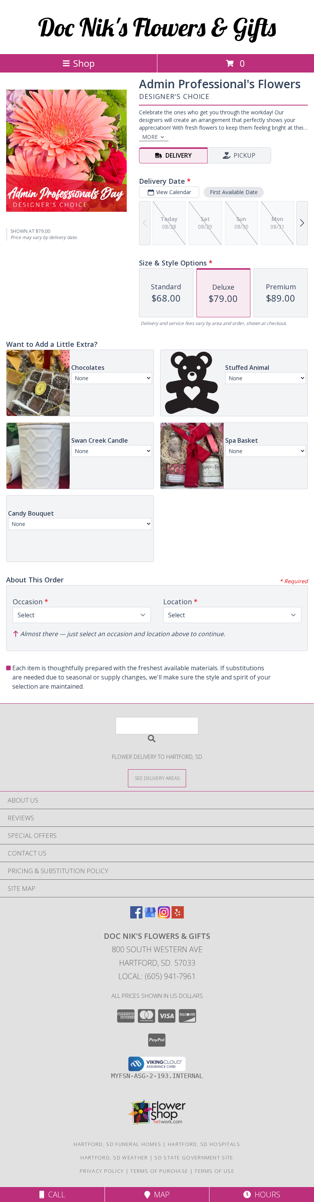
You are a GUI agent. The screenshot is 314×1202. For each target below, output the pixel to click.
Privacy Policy (102, 1170)
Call (54, 1194)
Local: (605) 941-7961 (157, 976)
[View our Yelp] (178, 916)
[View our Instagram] (164, 916)
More (150, 136)
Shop (84, 63)
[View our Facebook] (136, 916)
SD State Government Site (193, 1157)
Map (160, 1194)
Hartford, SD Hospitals (204, 1144)
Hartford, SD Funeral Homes (117, 1144)
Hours (265, 1194)
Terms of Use (214, 1170)
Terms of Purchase (159, 1170)
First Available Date (234, 192)
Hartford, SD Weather (114, 1157)
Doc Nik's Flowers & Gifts (157, 27)
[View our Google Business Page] (150, 916)
